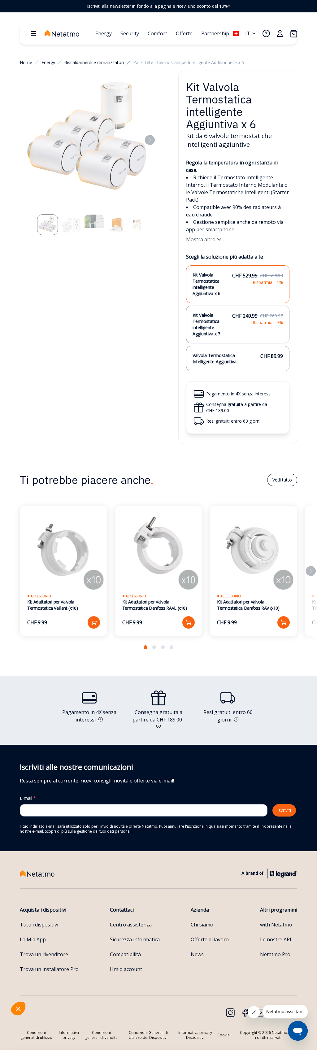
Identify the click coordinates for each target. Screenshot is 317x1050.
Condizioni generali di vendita (101, 1035)
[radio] (237, 284)
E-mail (28, 798)
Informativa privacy (69, 1035)
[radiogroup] (237, 318)
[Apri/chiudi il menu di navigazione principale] (33, 33)
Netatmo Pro (275, 954)
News (197, 954)
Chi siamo (202, 924)
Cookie (223, 1035)
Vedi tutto (282, 480)
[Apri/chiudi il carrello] (293, 33)
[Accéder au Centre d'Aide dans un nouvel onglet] (266, 33)
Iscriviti (284, 810)
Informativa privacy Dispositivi (195, 1035)
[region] (158, 6)
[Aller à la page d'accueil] (68, 33)
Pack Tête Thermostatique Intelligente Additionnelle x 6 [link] (188, 62)
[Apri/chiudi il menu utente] (280, 33)
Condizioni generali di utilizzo (36, 1035)
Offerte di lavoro (210, 939)
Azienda (200, 909)
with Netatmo (276, 924)
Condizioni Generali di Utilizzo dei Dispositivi (148, 1035)
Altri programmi (278, 909)
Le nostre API (275, 939)
